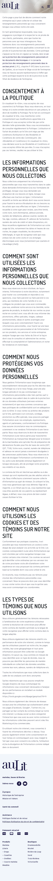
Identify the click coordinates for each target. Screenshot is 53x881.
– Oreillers (6, 858)
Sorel (30, 855)
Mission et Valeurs (10, 798)
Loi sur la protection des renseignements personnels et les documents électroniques (25, 57)
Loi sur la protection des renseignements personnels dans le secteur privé (24, 63)
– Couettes (7, 855)
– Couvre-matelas (9, 862)
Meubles (5, 865)
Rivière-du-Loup (34, 852)
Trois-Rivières (33, 858)
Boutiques (32, 842)
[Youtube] (25, 783)
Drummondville (34, 845)
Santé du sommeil (10, 807)
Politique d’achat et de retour (14, 818)
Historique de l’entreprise (13, 795)
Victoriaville (33, 862)
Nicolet (31, 848)
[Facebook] (19, 783)
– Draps (5, 852)
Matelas (5, 845)
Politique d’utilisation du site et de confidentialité (23, 821)
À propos (6, 792)
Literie (5, 848)
